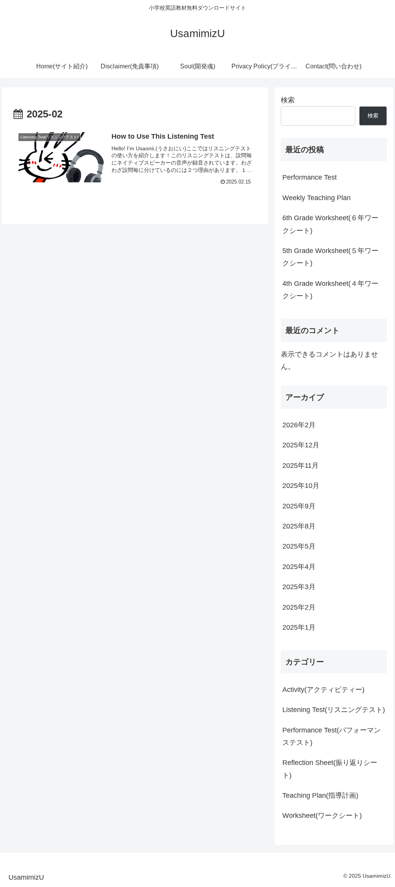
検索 (288, 100)
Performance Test (309, 177)
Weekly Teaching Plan (316, 198)
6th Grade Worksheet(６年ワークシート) (330, 224)
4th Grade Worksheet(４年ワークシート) (330, 290)
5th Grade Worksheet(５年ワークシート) (330, 257)
